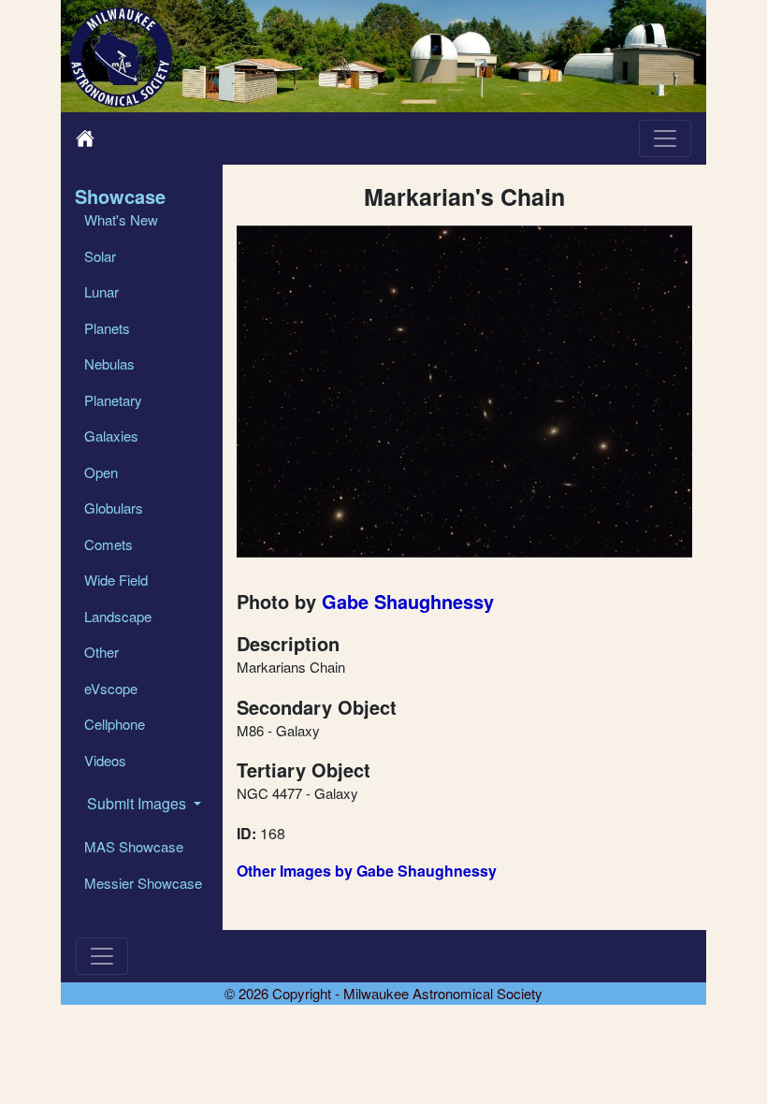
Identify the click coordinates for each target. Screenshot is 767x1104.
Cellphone (114, 724)
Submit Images (138, 803)
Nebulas (109, 363)
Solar (100, 256)
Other (101, 651)
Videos (105, 760)
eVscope (110, 688)
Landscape (118, 616)
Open (101, 472)
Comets (108, 544)
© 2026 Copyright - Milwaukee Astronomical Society (383, 993)
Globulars (113, 507)
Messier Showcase (143, 883)
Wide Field (116, 579)
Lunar (101, 291)
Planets (107, 328)
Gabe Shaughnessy (408, 601)
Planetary (113, 400)
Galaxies (111, 435)
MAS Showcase (133, 846)
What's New (121, 219)
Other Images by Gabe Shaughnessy (367, 870)
